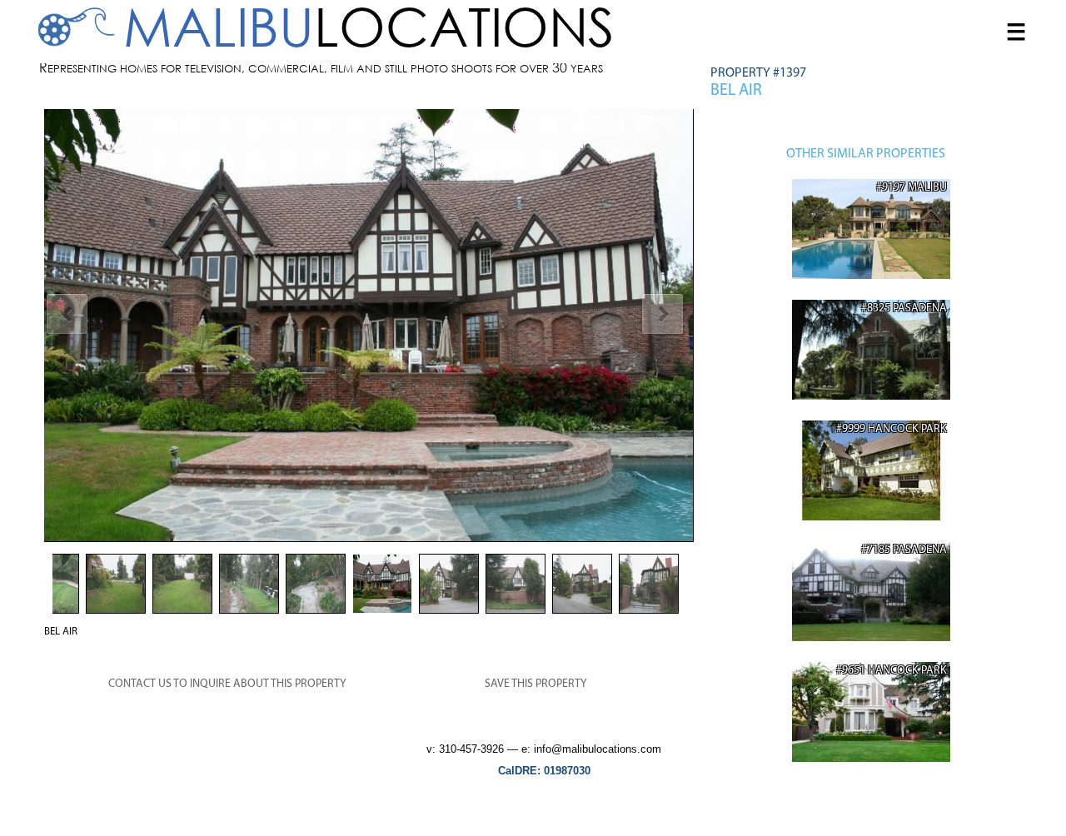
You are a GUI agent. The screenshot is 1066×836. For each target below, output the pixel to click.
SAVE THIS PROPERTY (536, 684)
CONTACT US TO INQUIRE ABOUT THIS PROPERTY (227, 684)
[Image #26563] (369, 325)
